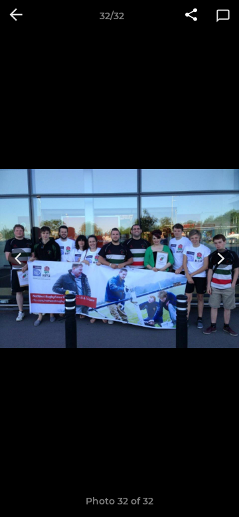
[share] (191, 16)
